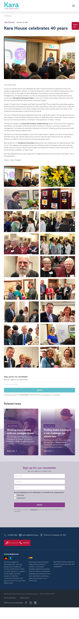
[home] (11, 5)
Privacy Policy (34, 509)
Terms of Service (10, 598)
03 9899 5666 (12, 535)
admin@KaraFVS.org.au (30, 535)
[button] (73, 5)
